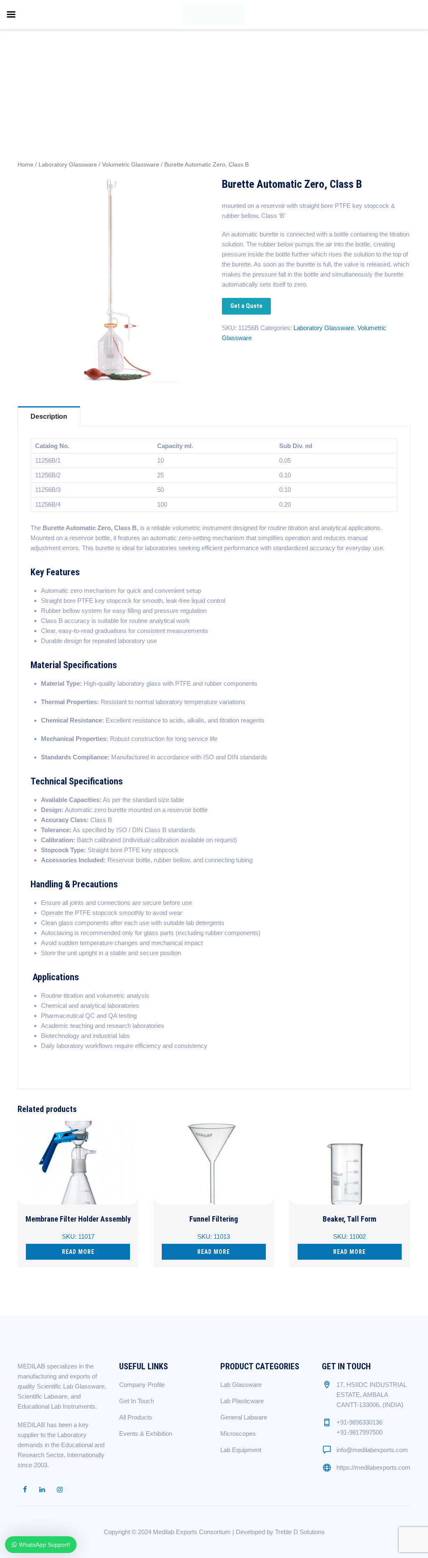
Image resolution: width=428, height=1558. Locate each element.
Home (25, 164)
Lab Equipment (240, 1449)
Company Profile (142, 1384)
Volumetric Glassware (130, 164)
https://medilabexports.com (373, 1467)
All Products (135, 1417)
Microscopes (238, 1433)
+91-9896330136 (359, 1422)
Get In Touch (136, 1400)
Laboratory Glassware (67, 164)
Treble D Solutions (300, 1531)
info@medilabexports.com (372, 1449)
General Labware (243, 1417)
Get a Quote (246, 306)
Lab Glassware (241, 1384)
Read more (78, 1251)
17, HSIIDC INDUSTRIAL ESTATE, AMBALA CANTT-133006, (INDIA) (371, 1394)
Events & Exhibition (145, 1433)
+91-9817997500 (359, 1432)
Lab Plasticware (242, 1400)
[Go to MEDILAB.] (298, 68)
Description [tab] (49, 416)
